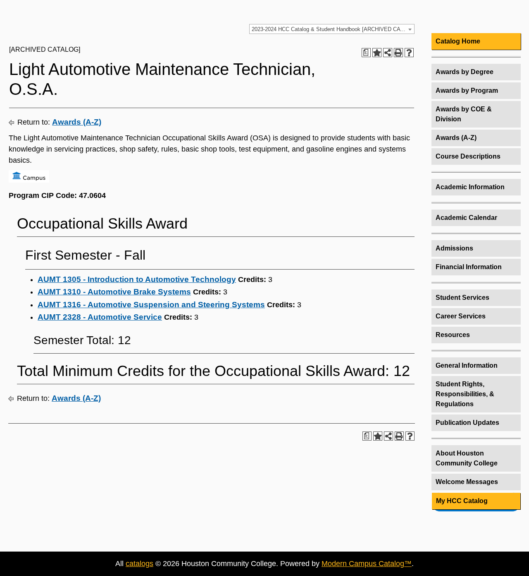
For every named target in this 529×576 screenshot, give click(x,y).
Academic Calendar (466, 217)
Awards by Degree (464, 71)
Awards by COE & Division (464, 114)
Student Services (462, 297)
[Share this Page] (387, 52)
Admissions (454, 248)
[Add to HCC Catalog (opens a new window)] (376, 52)
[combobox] (332, 29)
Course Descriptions (468, 156)
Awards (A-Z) (76, 122)
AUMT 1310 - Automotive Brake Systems (114, 291)
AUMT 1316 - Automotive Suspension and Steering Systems (151, 304)
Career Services (461, 316)
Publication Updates (467, 422)
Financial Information (469, 266)
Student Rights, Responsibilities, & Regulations (465, 394)
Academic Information (470, 186)
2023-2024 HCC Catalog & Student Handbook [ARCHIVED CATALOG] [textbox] (333, 29)
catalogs (139, 563)
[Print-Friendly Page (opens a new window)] (398, 52)
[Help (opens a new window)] (409, 52)
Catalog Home (458, 41)
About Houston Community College (467, 458)
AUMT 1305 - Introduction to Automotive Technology (137, 279)
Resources (453, 334)
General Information (467, 365)
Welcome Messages (467, 481)
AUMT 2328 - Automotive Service (100, 317)
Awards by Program (467, 90)
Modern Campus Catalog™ (367, 563)
